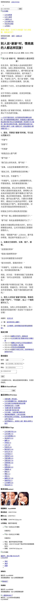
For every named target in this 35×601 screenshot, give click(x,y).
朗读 (7, 471)
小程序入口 (8, 19)
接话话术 (8, 485)
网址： (3, 367)
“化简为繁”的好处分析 (11, 410)
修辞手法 (8, 480)
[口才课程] (4, 11)
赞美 (7, 465)
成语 (7, 476)
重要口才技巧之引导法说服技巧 (21, 343)
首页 (13, 36)
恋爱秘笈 (8, 462)
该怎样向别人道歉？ (13, 322)
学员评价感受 (8, 24)
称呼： (3, 360)
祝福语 (7, 469)
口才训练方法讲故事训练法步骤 (14, 403)
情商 (7, 474)
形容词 (8, 447)
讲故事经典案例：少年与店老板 (14, 414)
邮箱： (3, 363)
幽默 (7, 440)
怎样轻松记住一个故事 (11, 405)
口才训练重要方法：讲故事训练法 (15, 401)
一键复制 (7, 595)
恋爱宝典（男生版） (11, 399)
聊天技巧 (8, 449)
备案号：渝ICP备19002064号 (10, 556)
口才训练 (8, 434)
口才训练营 (8, 15)
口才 (7, 445)
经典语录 (8, 467)
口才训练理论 (9, 436)
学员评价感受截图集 (18, 347)
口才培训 (8, 454)
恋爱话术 (8, 460)
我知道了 (5, 581)
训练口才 (19, 36)
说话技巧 (8, 438)
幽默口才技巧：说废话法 (19, 336)
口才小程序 (8, 17)
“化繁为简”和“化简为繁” (12, 408)
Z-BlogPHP (4, 557)
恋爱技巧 (8, 456)
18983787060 (15, 2)
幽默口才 (8, 478)
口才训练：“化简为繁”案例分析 (14, 412)
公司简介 (7, 26)
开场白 (7, 442)
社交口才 (10, 318)
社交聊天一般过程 (17, 345)
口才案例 (8, 483)
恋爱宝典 (8, 458)
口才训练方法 (8, 21)
